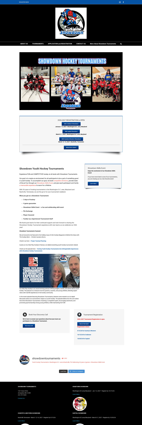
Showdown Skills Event (45, 183)
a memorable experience (27, 185)
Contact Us (21, 398)
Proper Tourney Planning (38, 241)
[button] (121, 44)
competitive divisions (61, 181)
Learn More (76, 394)
